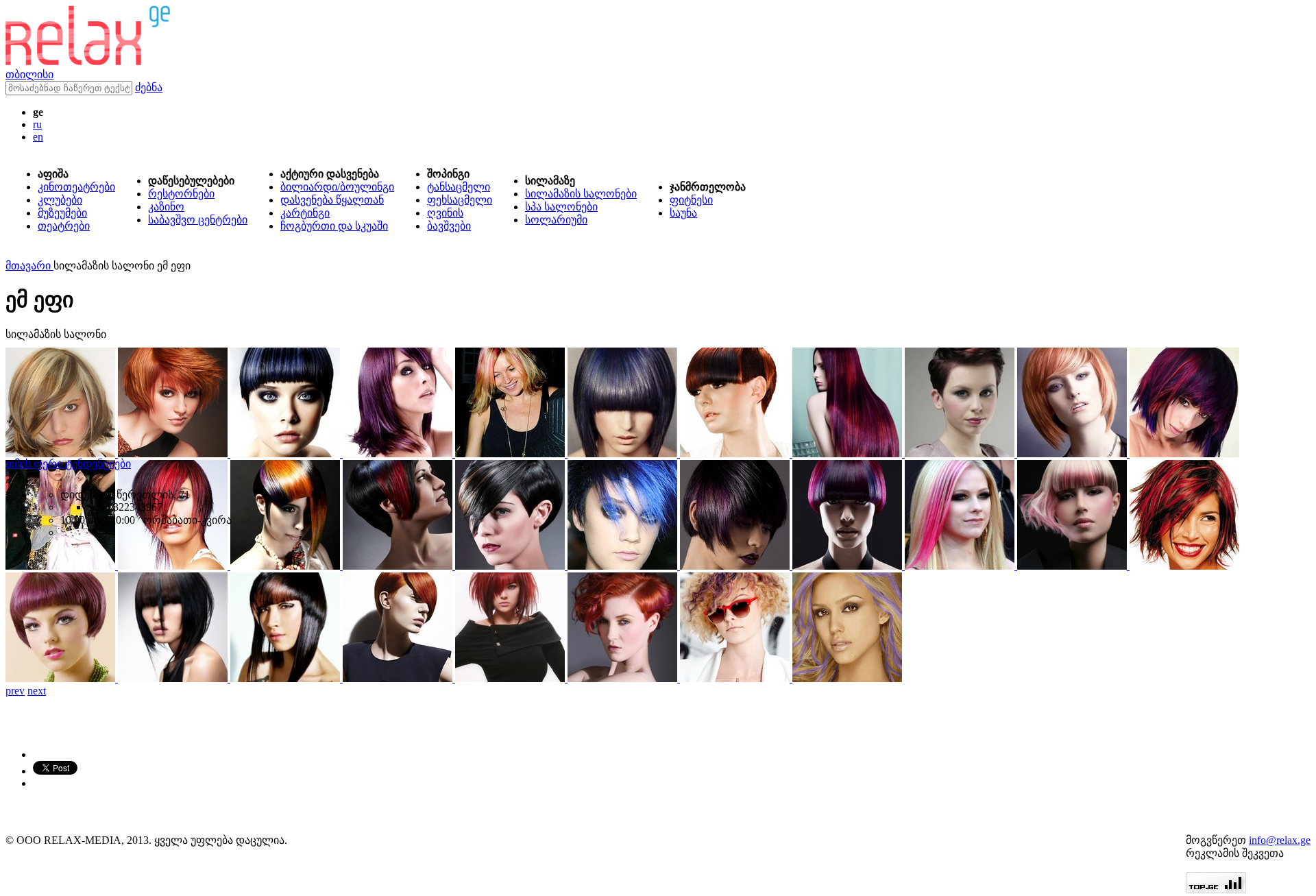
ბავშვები (449, 226)
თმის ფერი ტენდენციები (68, 464)
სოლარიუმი (556, 220)
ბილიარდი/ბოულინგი (337, 187)
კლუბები (60, 200)
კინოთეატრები (76, 187)
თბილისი (29, 74)
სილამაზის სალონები (581, 193)
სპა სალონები (561, 207)
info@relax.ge (1280, 840)
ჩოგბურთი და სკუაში (334, 226)
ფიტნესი (691, 200)
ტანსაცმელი (458, 187)
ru (37, 124)
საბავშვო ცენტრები (197, 220)
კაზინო (166, 207)
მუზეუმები (62, 213)
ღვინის (445, 213)
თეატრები (64, 226)
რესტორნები (181, 193)
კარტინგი (305, 213)
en (38, 137)
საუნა (683, 213)
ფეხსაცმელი (459, 200)
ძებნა (148, 87)
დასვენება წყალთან (332, 200)
